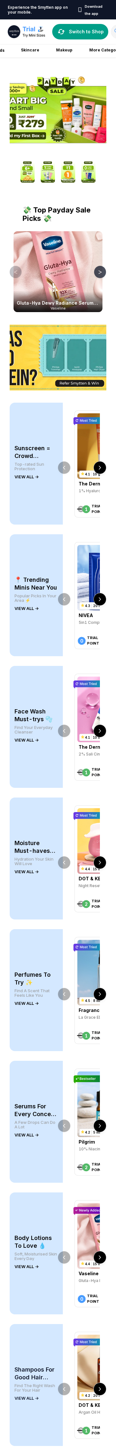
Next (95, 271)
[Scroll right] (99, 467)
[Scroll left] (64, 467)
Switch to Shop (86, 31)
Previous (11, 271)
